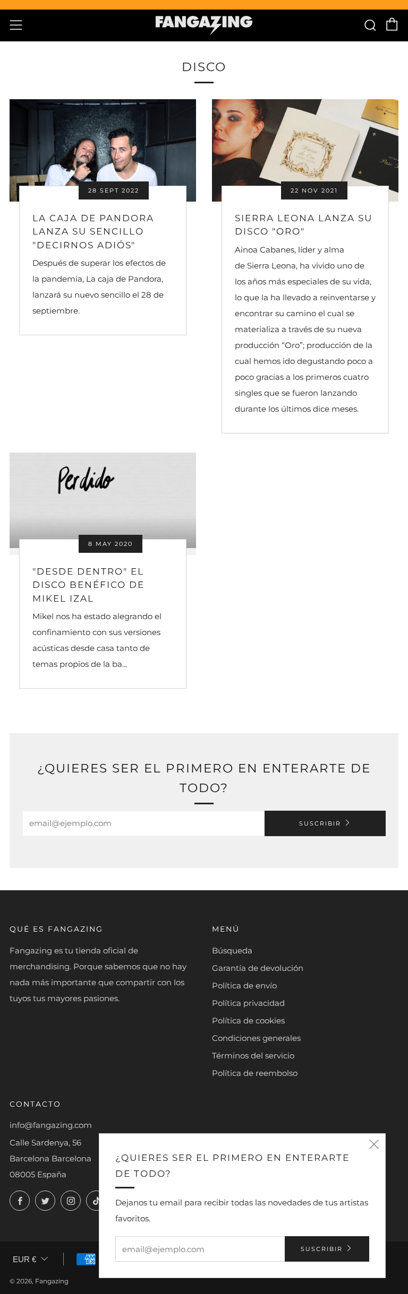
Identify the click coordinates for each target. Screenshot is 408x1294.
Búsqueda (232, 950)
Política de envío (244, 985)
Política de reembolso (255, 1073)
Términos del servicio (253, 1055)
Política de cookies (248, 1020)
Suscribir (320, 823)
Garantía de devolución (257, 968)
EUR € (24, 1259)
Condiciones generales (256, 1038)
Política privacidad (248, 1003)
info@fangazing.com (51, 1125)
